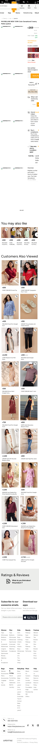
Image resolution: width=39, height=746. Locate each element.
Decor (11, 676)
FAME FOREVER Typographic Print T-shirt (28, 291)
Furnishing (12, 678)
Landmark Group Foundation (28, 685)
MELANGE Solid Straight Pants (27, 358)
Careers (27, 676)
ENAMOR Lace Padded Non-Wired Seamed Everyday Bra (9, 493)
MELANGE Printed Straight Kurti (26, 243)
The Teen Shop (18, 660)
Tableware (12, 682)
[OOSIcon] (37, 56)
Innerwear (12, 644)
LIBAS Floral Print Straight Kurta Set (27, 560)
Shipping (36, 676)
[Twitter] (33, 725)
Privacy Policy (34, 742)
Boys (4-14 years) (19, 673)
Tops (2, 633)
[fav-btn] (6, 229)
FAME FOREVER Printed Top (9, 290)
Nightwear (4, 651)
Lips (10, 18)
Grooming (12, 646)
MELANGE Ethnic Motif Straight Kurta (8, 392)
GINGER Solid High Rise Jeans (29, 458)
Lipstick (16, 18)
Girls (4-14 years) (19, 690)
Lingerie (3, 649)
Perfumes (28, 651)
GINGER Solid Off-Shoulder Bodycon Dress (9, 459)
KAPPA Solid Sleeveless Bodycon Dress (27, 425)
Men (35, 642)
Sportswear (4, 653)
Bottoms (3, 637)
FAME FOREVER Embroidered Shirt (10, 527)
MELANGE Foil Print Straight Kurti (34, 243)
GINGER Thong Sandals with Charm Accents (28, 324)
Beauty (5, 18)
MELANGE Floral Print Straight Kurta (5, 243)
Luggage (3, 680)
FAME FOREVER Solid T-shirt (11, 243)
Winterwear (4, 646)
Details (33, 91)
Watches (11, 649)
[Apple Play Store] (30, 617)
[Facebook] (28, 725)
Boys (35, 651)
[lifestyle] (7, 740)
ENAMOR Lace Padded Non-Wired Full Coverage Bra (28, 527)
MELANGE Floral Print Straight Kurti (19, 243)
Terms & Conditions (22, 742)
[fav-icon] (22, 6)
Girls (35, 653)
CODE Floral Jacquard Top (9, 560)
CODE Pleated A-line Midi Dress (9, 358)
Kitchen (11, 680)
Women (36, 633)
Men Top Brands (36, 646)
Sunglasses (12, 651)
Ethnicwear (4, 635)
